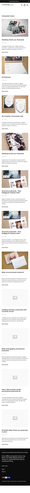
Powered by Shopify (22, 481)
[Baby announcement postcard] (15, 260)
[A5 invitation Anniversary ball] (15, 104)
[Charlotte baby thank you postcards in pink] (15, 418)
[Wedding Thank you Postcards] (15, 28)
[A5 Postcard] (15, 65)
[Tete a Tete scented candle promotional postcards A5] (15, 377)
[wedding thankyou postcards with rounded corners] (15, 298)
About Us (4, 471)
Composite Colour (13, 481)
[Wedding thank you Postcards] (15, 141)
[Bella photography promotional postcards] (15, 337)
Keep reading (5, 52)
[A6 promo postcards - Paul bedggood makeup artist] (15, 179)
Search (3, 469)
